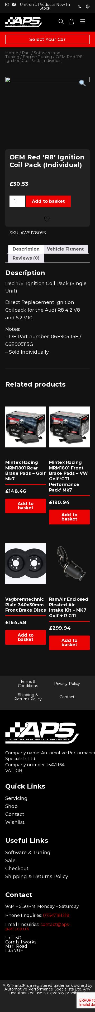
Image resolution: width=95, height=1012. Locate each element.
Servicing (16, 798)
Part (26, 52)
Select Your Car (47, 39)
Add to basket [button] (26, 505)
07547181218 (80, 6)
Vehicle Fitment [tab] (65, 249)
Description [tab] (26, 249)
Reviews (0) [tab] (26, 258)
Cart (71, 21)
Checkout (16, 868)
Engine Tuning (37, 56)
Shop (11, 806)
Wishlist (15, 822)
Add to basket (48, 201)
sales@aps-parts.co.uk (88, 6)
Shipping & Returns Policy (28, 696)
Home (11, 52)
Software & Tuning (27, 853)
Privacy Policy (67, 683)
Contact (67, 697)
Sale (10, 860)
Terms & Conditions (28, 683)
